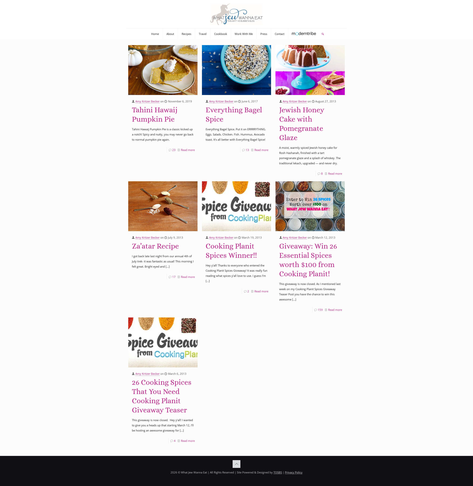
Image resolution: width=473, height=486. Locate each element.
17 (174, 277)
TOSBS (277, 472)
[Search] (323, 33)
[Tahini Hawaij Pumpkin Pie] (163, 70)
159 (320, 310)
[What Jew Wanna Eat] (236, 14)
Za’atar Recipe (155, 246)
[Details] (192, 55)
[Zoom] (192, 49)
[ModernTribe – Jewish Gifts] (304, 33)
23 (174, 150)
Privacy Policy (293, 472)
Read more (188, 150)
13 (247, 150)
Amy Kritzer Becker (147, 101)
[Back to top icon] (236, 464)
